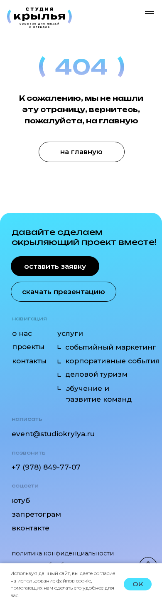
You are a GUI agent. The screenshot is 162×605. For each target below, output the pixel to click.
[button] (55, 266)
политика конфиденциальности (63, 553)
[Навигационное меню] (149, 12)
